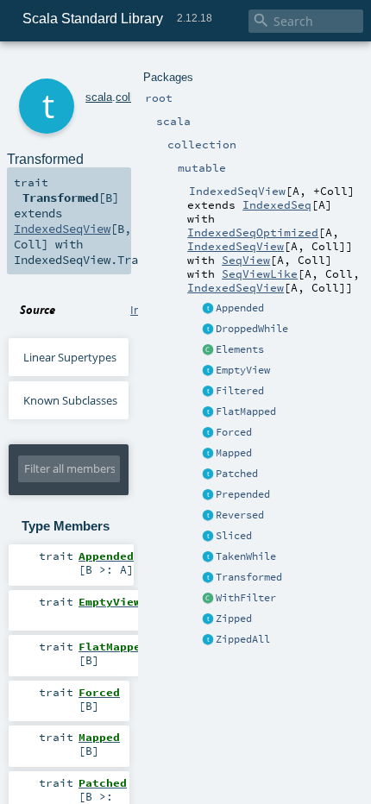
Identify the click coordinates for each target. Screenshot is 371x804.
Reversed (240, 515)
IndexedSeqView (235, 246)
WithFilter (246, 598)
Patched (237, 474)
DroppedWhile (252, 329)
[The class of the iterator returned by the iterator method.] (208, 350)
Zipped (234, 618)
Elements (240, 349)
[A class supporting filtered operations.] (208, 599)
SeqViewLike (260, 273)
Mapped (234, 453)
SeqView (246, 260)
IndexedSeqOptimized (252, 232)
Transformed (249, 577)
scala (98, 97)
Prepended (243, 494)
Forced (234, 432)
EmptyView (243, 370)
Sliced (234, 536)
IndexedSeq (276, 204)
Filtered (240, 391)
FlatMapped (246, 411)
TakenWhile (246, 556)
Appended (240, 308)
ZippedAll (243, 639)
